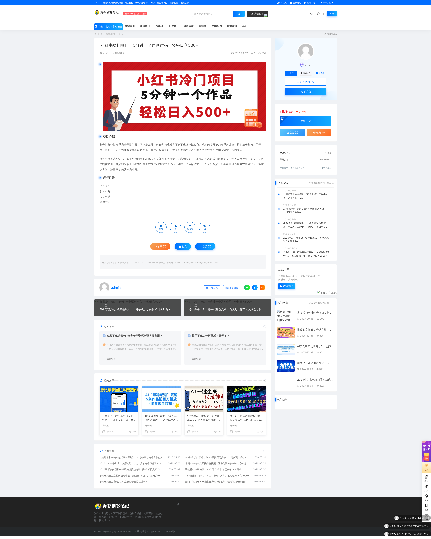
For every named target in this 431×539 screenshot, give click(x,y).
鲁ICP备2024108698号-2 (163, 531)
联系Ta (322, 73)
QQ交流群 (288, 286)
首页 (99, 33)
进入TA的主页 (306, 81)
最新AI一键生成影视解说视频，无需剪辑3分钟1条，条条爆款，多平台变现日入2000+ (246, 418)
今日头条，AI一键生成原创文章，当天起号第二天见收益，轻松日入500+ (227, 309)
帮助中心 (311, 2)
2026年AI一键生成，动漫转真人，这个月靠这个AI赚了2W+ (203, 418)
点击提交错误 (298, 168)
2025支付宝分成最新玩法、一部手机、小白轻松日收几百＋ (135, 309)
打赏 (184, 246)
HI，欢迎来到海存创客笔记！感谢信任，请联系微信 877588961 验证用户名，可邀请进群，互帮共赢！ (144, 2)
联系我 (307, 91)
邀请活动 (296, 2)
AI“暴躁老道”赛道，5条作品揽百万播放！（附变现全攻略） (161, 418)
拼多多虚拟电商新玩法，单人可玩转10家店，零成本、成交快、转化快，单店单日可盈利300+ (305, 225)
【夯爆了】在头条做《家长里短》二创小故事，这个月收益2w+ (117, 418)
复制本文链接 (231, 288)
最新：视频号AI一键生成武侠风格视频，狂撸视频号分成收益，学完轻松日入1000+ (217, 481)
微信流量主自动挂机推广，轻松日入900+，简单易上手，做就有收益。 (416, 519)
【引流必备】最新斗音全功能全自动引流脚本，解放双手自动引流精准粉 (416, 527)
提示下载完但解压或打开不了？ (211, 335)
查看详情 (111, 359)
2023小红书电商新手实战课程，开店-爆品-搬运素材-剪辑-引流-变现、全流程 (315, 379)
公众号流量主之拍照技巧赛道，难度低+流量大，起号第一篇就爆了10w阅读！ (131, 475)
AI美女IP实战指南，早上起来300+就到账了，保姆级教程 (315, 346)
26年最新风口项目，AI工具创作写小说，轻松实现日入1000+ (217, 475)
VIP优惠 (283, 2)
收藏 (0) (161, 246)
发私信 (307, 73)
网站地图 (144, 531)
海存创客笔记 (110, 262)
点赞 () (206, 246)
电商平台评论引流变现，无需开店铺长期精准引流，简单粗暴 (315, 363)
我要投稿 (332, 33)
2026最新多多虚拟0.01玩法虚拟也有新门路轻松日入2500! (130, 469)
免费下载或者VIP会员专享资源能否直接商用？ (134, 335)
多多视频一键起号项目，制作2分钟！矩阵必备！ (315, 312)
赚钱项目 (110, 33)
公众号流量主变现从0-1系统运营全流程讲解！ (123, 481)
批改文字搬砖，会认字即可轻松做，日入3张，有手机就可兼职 (315, 329)
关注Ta (292, 73)
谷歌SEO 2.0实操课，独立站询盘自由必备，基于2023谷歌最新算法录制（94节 (416, 535)
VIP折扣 (303, 112)
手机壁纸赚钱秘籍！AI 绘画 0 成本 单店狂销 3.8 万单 (213, 469)
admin (106, 53)
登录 (331, 13)
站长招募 (258, 13)
